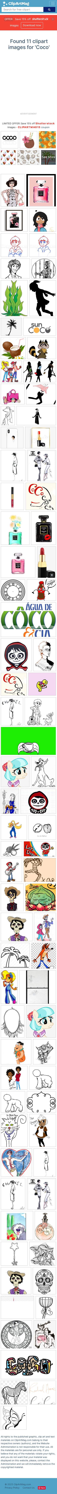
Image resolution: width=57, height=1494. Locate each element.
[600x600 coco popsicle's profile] (13, 1103)
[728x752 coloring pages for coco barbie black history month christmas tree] (13, 1419)
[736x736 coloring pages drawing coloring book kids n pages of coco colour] (16, 1336)
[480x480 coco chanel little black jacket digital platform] (16, 1164)
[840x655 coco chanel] (17, 1309)
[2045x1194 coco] (28, 1366)
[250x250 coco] (42, 1394)
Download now (32, 25)
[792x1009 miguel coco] (11, 871)
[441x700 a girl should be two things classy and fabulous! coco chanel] (8, 417)
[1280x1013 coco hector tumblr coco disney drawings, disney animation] (15, 270)
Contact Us (29, 1487)
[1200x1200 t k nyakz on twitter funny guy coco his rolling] (14, 1079)
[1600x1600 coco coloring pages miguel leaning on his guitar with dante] (40, 712)
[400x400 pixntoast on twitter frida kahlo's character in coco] (40, 899)
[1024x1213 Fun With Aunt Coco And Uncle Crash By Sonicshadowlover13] (11, 373)
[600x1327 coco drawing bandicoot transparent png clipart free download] (9, 988)
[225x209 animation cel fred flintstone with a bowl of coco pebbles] (16, 1053)
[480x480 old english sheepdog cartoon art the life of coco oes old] (17, 1227)
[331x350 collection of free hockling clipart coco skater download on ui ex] (14, 829)
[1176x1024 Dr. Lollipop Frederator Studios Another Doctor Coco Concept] (42, 349)
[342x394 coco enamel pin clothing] (16, 656)
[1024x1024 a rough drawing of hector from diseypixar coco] (16, 1282)
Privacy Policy (12, 1487)
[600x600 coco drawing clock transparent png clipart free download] (13, 592)
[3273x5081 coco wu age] (10, 802)
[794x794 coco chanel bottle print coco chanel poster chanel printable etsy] (14, 221)
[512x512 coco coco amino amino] (42, 221)
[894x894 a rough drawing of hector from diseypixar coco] (16, 928)
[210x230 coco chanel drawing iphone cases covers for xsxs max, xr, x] (12, 439)
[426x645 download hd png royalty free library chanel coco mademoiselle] (45, 1227)
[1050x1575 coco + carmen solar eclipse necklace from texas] (12, 1023)
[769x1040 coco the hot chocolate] (42, 1131)
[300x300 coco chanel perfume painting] (18, 564)
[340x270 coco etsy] (38, 803)
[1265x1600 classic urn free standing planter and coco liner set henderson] (46, 1308)
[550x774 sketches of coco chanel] (13, 1195)
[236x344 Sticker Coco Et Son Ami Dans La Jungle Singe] (14, 299)
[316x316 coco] (41, 498)
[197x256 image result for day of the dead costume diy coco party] (44, 1282)
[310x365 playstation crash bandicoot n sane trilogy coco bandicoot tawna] (44, 957)
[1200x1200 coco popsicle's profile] (42, 1079)
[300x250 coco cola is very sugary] (41, 592)
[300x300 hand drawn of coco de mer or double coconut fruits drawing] (42, 828)
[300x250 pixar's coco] (40, 871)
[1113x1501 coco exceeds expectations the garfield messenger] (43, 773)
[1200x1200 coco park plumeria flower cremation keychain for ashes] (14, 1255)
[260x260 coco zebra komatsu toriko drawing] (14, 1394)
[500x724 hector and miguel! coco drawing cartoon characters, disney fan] (45, 928)
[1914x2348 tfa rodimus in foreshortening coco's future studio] (44, 1053)
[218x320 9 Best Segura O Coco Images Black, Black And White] (42, 299)
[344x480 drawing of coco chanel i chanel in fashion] (13, 467)
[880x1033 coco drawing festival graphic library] (15, 773)
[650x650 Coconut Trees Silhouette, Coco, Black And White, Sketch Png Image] (11, 328)
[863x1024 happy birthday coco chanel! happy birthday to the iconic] (41, 467)
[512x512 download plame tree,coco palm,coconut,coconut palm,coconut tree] (15, 957)
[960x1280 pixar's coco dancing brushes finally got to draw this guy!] (12, 899)
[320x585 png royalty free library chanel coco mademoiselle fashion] (46, 563)
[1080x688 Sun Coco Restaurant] (39, 328)
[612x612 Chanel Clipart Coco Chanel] (12, 395)
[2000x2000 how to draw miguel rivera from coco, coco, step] (14, 246)
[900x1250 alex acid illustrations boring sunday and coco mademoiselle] (45, 1336)
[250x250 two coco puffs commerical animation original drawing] (37, 988)
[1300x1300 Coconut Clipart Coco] (13, 349)
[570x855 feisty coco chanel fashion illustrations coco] (13, 191)
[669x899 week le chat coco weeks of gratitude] (14, 1132)
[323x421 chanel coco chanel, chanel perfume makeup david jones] (12, 498)
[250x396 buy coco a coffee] (45, 656)
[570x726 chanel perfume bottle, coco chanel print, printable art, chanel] (15, 530)
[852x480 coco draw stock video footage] (28, 742)
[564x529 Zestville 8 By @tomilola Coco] (44, 270)
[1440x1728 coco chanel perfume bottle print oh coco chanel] (41, 191)
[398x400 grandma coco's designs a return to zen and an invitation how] (42, 1255)
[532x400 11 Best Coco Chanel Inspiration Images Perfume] (39, 373)
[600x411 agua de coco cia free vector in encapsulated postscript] (28, 621)
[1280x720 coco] (36, 417)
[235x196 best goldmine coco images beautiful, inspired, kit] (41, 1103)
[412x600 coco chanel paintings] (43, 529)
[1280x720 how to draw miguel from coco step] (40, 850)
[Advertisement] (28, 82)
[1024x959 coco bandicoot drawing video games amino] (42, 685)
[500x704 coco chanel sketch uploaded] (12, 712)
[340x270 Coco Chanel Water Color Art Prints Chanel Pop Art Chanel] (41, 395)
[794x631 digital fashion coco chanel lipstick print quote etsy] (40, 439)
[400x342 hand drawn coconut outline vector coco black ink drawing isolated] (11, 850)
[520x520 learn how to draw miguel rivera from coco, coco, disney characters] (42, 246)
